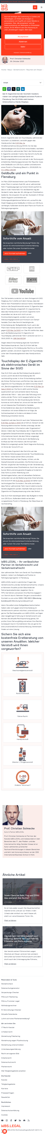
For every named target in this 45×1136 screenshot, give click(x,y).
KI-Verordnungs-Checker (11, 1010)
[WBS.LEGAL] (4, 7)
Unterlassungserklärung (11, 1049)
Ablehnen (23, 42)
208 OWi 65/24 (19, 338)
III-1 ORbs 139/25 (8, 170)
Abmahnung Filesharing (10, 1036)
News (10, 70)
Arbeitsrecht (6, 1058)
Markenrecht (6, 1067)
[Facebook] (11, 1120)
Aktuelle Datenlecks (9, 1014)
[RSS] (29, 1120)
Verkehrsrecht (19, 70)
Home (3, 70)
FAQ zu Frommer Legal (10, 1001)
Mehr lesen (28, 30)
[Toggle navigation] (41, 7)
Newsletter (5, 1097)
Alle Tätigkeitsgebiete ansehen (13, 1071)
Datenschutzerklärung (10, 1110)
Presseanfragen (7, 1093)
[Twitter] (15, 1120)
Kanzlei (4, 1080)
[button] (4, 89)
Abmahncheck (7, 984)
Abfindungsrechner (9, 1005)
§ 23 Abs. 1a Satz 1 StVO (11, 423)
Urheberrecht (6, 1032)
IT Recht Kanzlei (7, 1027)
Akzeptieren (23, 37)
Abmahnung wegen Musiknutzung (14, 1040)
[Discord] (24, 1120)
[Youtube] (22, 291)
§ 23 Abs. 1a (20, 143)
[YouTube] (2, 1120)
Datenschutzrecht (8, 1062)
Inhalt (5, 83)
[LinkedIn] (20, 1120)
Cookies (4, 1115)
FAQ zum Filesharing (9, 997)
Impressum (5, 1106)
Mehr (23, 47)
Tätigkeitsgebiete (8, 1084)
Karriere (4, 1088)
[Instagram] (7, 1120)
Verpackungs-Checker (10, 992)
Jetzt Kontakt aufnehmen (14, 253)
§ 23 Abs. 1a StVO (13, 330)
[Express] (32, 269)
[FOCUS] (32, 280)
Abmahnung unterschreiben (12, 1045)
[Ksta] (13, 280)
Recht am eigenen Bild (10, 1053)
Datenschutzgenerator (10, 988)
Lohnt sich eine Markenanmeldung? (15, 1018)
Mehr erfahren (10, 920)
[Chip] (13, 269)
